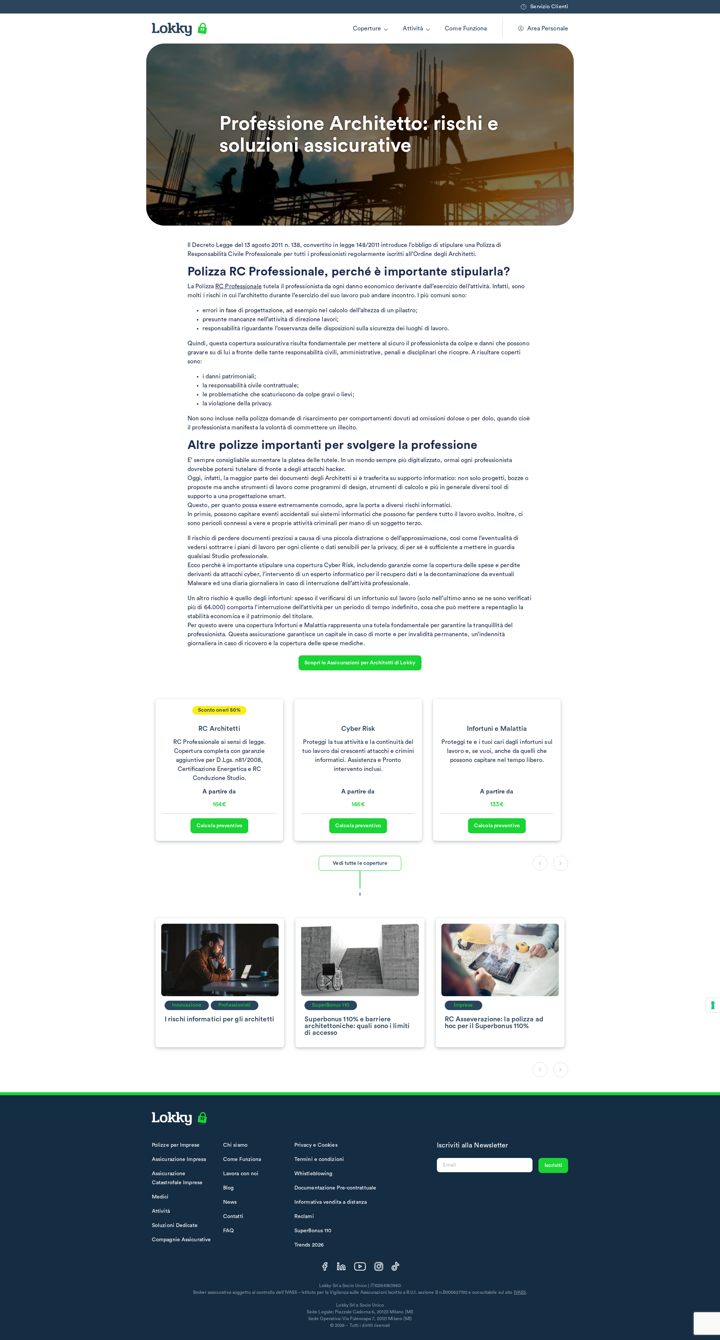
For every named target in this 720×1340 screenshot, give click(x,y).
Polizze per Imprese (176, 1145)
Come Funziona (466, 29)
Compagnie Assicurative (181, 1239)
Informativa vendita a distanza (330, 1202)
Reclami (304, 1216)
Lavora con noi (240, 1173)
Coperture (367, 29)
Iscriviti (553, 1165)
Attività (413, 29)
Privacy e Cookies (316, 1145)
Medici (160, 1197)
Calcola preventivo (219, 825)
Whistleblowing (313, 1173)
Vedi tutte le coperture (360, 863)
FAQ (228, 1230)
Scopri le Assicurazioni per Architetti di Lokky (360, 662)
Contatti (233, 1216)
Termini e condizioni (319, 1159)
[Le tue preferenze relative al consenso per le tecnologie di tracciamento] (713, 1005)
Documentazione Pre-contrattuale (335, 1188)
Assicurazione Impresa (179, 1159)
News (230, 1202)
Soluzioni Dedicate (175, 1225)
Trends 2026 (309, 1245)
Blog (228, 1188)
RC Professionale (238, 286)
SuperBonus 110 (313, 1230)
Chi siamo (235, 1145)
